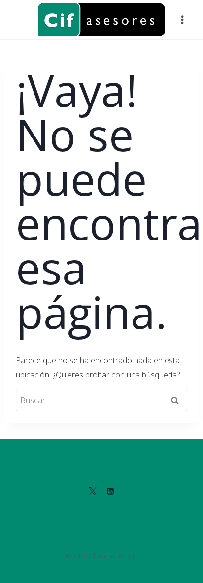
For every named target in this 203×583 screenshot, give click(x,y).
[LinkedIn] (110, 491)
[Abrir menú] (182, 19)
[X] (93, 491)
